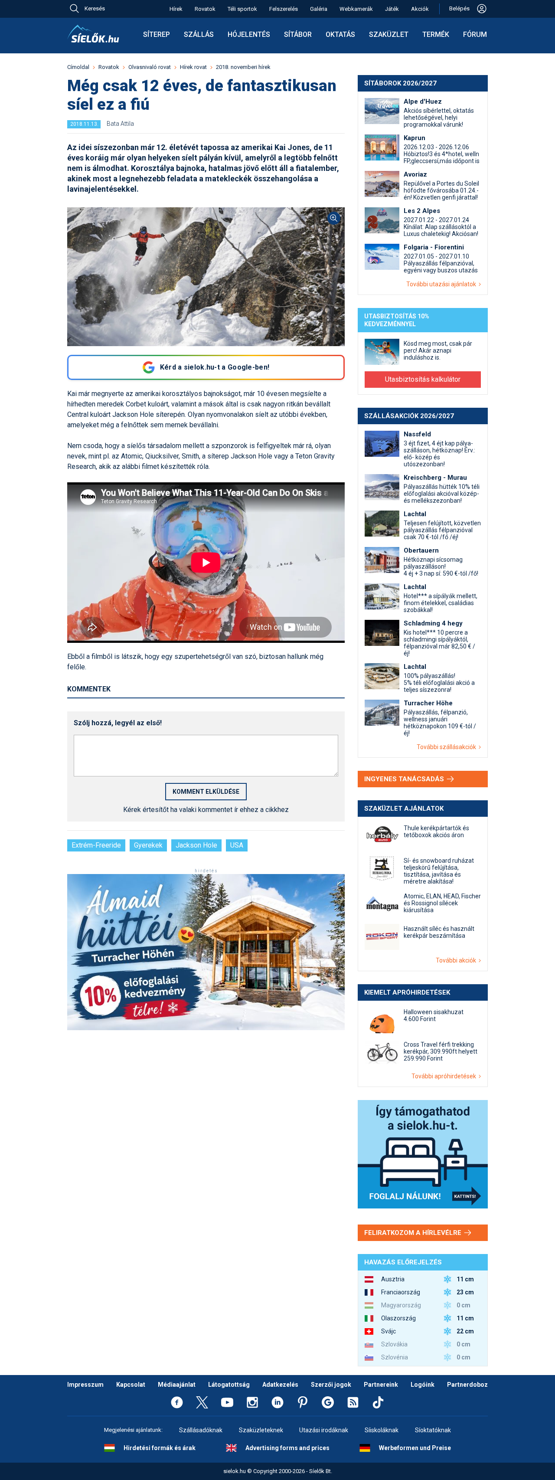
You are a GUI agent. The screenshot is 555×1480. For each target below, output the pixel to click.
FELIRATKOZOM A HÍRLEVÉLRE (413, 1233)
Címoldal (78, 67)
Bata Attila (120, 123)
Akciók (420, 9)
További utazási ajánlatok (442, 284)
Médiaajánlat (177, 1384)
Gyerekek (148, 845)
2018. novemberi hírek (243, 67)
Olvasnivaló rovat (149, 67)
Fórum (475, 34)
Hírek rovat (193, 67)
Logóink (422, 1384)
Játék (392, 9)
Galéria (318, 9)
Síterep (156, 34)
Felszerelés (283, 9)
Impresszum (85, 1384)
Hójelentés (249, 34)
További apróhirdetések (445, 1076)
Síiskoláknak (381, 1430)
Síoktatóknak (433, 1430)
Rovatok (205, 9)
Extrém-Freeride (96, 845)
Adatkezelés (280, 1384)
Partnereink (381, 1384)
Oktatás (340, 34)
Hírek (176, 9)
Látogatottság (229, 1384)
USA (236, 845)
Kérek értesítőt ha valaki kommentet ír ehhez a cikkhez (206, 809)
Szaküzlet (388, 34)
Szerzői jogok (331, 1384)
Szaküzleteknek (261, 1430)
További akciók (457, 960)
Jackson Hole (196, 845)
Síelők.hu (93, 34)
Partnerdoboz (467, 1384)
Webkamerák (356, 9)
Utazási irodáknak (323, 1430)
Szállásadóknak (200, 1430)
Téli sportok (242, 9)
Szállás (199, 34)
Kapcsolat (130, 1384)
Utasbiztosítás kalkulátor (422, 379)
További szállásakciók (448, 746)
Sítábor (298, 34)
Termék (435, 34)
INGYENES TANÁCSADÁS (405, 779)
